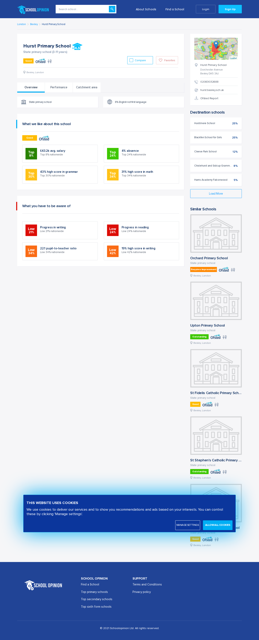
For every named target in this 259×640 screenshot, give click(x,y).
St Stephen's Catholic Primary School (219, 460)
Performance (58, 87)
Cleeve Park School (205, 151)
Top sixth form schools (96, 606)
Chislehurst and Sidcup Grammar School (217, 165)
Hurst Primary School (53, 24)
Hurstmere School (204, 123)
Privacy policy (142, 592)
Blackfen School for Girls (208, 137)
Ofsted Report (209, 98)
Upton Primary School (207, 325)
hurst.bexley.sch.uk (212, 90)
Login (205, 9)
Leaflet (233, 58)
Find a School (175, 9)
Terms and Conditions (147, 584)
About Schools (146, 9)
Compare (140, 60)
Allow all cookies (217, 525)
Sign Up (230, 9)
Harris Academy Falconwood (210, 180)
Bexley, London (202, 276)
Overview (30, 87)
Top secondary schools (96, 599)
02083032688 (209, 81)
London (21, 24)
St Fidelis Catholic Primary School (217, 393)
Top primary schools (94, 592)
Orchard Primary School (209, 258)
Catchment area (86, 87)
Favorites (169, 60)
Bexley (34, 24)
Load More (216, 193)
